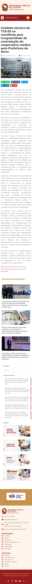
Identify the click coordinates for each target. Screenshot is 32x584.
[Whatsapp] (8, 581)
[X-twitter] (23, 581)
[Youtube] (20, 581)
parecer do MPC (11, 266)
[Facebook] (16, 581)
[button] (2, 17)
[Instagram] (12, 581)
